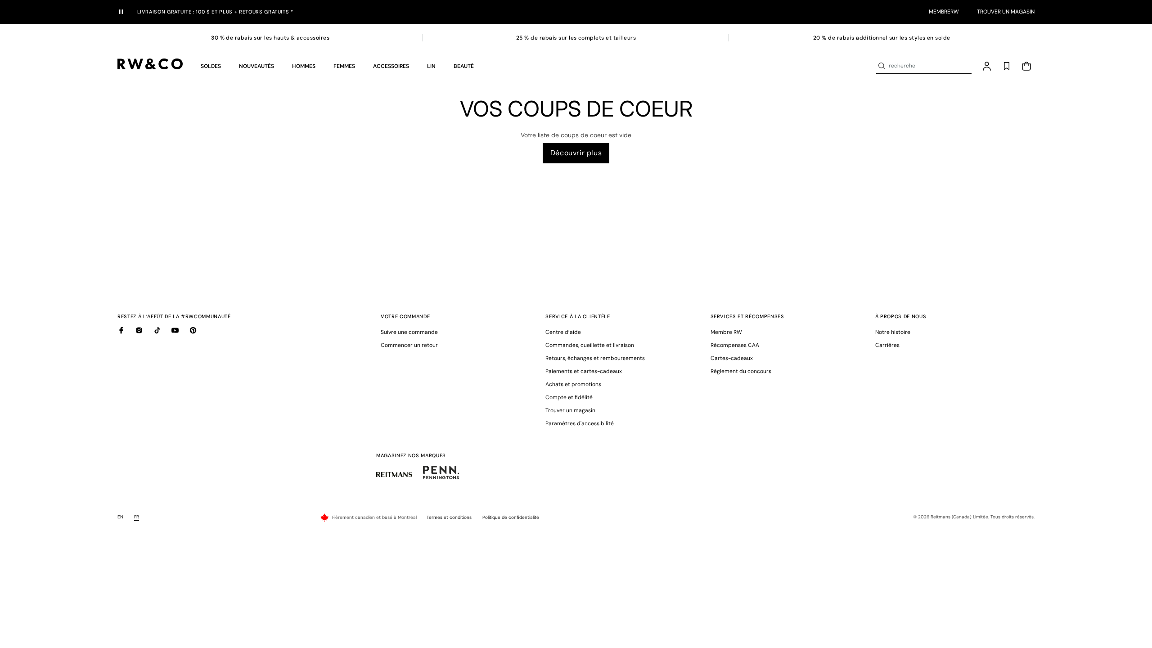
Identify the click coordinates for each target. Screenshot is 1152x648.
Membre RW (726, 332)
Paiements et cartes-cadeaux (583, 371)
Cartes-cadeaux (732, 358)
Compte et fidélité (569, 397)
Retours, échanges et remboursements (595, 358)
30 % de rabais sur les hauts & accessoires (270, 37)
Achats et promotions (573, 384)
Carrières (887, 345)
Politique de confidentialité (510, 517)
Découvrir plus (576, 153)
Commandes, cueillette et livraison (589, 345)
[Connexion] (986, 66)
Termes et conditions (449, 517)
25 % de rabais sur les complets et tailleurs (576, 37)
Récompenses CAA (735, 345)
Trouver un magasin (1006, 11)
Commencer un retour (409, 345)
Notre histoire (892, 332)
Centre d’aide (563, 332)
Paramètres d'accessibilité (579, 423)
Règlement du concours (741, 371)
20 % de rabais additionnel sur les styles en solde (881, 37)
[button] (211, 66)
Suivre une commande (409, 332)
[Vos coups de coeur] (1006, 66)
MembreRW (944, 11)
